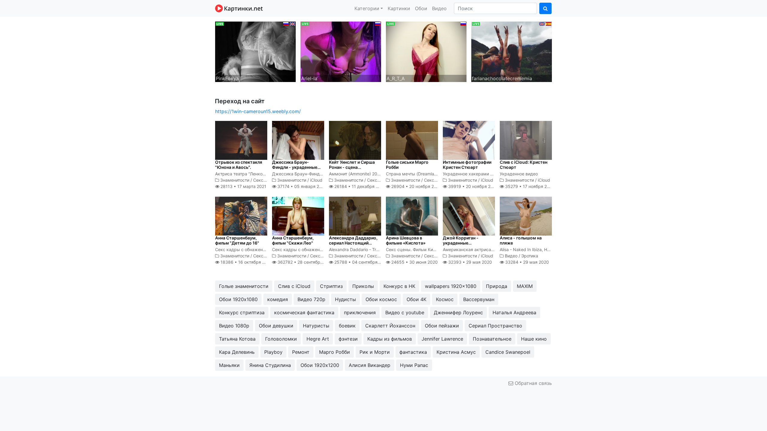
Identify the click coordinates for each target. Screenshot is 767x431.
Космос (445, 299)
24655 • (414, 262)
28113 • (242, 186)
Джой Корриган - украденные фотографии (460, 243)
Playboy (273, 352)
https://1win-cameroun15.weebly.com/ (258, 111)
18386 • (245, 262)
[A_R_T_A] (426, 51)
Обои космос (381, 299)
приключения (360, 312)
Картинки (399, 8)
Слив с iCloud (294, 286)
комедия (277, 299)
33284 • (526, 262)
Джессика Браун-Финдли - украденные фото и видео (294, 167)
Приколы (363, 286)
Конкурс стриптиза (242, 312)
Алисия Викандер (369, 365)
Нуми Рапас (414, 365)
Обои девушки (276, 326)
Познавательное (492, 339)
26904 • (416, 186)
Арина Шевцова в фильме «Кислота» (405, 240)
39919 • (472, 186)
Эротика (529, 255)
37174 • (301, 186)
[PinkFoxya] (255, 51)
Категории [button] (366, 8)
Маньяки (229, 365)
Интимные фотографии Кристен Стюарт (467, 165)
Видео (439, 8)
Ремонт (300, 352)
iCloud (316, 180)
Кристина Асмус (456, 352)
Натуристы (316, 326)
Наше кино (534, 339)
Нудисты (345, 299)
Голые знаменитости (243, 286)
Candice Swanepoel (507, 352)
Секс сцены (265, 180)
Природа (496, 286)
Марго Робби (334, 352)
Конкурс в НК (399, 286)
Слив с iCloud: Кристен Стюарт (523, 165)
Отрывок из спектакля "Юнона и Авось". (238, 165)
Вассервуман (478, 299)
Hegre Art (318, 339)
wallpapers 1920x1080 (450, 286)
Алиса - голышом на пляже (521, 240)
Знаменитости (234, 180)
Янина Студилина (270, 365)
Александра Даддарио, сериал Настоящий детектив (353, 243)
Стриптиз (331, 286)
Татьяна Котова (237, 339)
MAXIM (525, 286)
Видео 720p (311, 299)
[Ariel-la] (341, 51)
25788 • (361, 262)
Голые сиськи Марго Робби (407, 165)
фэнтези (348, 339)
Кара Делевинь (237, 352)
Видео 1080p (234, 326)
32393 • (469, 262)
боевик (347, 326)
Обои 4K (416, 299)
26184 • (359, 186)
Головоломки (281, 339)
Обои (421, 8)
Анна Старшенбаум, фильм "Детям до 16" (237, 240)
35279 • (529, 186)
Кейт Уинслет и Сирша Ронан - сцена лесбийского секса (352, 167)
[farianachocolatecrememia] (511, 51)
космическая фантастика (304, 312)
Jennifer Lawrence (442, 339)
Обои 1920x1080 (238, 299)
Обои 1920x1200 (320, 365)
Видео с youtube (404, 312)
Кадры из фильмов (389, 339)
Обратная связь (532, 383)
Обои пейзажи (442, 326)
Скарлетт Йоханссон (390, 326)
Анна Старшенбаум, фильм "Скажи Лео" (293, 240)
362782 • (305, 262)
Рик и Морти (375, 352)
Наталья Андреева (514, 312)
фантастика (413, 352)
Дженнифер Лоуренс (458, 312)
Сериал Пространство (495, 326)
